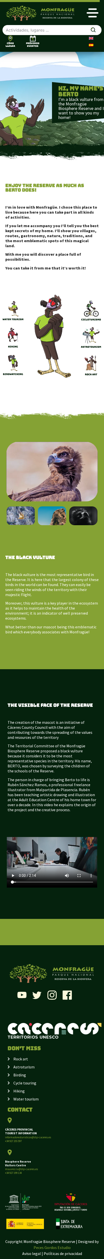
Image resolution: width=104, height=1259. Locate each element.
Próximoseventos (32, 45)
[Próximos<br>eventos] (33, 39)
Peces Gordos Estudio (52, 1247)
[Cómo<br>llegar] (10, 38)
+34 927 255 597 (13, 1141)
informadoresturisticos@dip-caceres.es (28, 1137)
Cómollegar (10, 45)
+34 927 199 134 (13, 1173)
